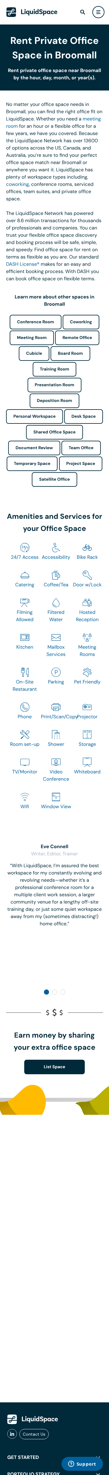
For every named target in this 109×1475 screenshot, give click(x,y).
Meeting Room (32, 338)
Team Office (81, 448)
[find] (83, 12)
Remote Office (77, 338)
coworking (17, 184)
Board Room (70, 353)
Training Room (54, 369)
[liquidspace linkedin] (12, 1434)
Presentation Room (54, 385)
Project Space (80, 463)
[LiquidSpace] (32, 1419)
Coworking (81, 322)
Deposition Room (54, 400)
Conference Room (35, 322)
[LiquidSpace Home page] (32, 12)
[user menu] (98, 12)
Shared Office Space (54, 432)
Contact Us (34, 1434)
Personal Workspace (34, 416)
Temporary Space (32, 463)
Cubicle (34, 353)
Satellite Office (54, 479)
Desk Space (83, 416)
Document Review (34, 448)
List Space (54, 1067)
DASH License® (22, 264)
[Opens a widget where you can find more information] (82, 1464)
